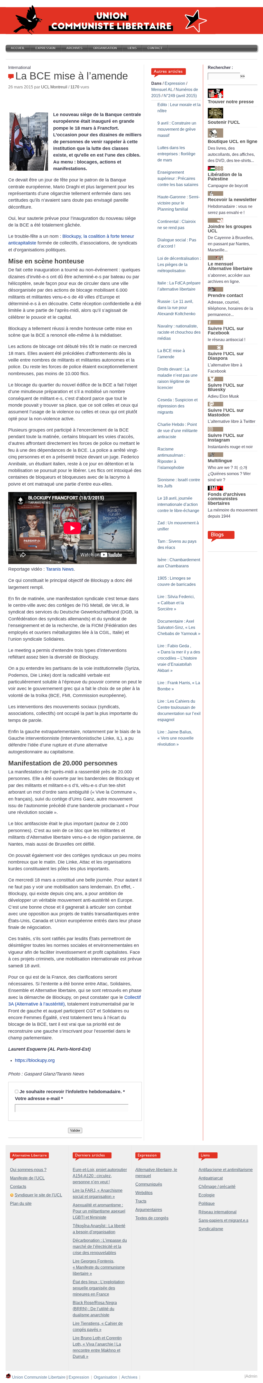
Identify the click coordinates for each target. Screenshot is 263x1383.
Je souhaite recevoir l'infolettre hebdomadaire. (72, 1091)
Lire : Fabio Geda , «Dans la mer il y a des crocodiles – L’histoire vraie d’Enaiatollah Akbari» (178, 658)
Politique (207, 1203)
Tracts (140, 1201)
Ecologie (207, 1195)
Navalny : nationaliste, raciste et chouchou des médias (179, 332)
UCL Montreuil (54, 87)
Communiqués (148, 1184)
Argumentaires (148, 1209)
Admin (251, 1376)
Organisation (105, 48)
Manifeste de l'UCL (27, 1178)
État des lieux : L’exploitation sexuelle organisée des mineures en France (99, 1288)
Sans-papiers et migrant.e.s (223, 1220)
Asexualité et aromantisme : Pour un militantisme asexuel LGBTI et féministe (99, 1211)
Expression (45, 48)
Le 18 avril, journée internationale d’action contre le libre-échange (178, 504)
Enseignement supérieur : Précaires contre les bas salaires (177, 178)
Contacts (18, 1186)
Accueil (18, 48)
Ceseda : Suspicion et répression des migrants (177, 406)
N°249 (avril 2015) (180, 96)
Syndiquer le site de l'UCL (38, 1195)
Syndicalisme (211, 1229)
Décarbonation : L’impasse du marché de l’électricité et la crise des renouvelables (100, 1246)
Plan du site (21, 1203)
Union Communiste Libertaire (38, 1377)
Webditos (144, 1193)
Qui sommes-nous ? (28, 1169)
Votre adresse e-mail (39, 1098)
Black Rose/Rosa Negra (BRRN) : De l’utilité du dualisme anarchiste (95, 1308)
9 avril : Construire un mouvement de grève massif (176, 129)
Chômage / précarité (217, 1186)
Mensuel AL (162, 89)
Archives (74, 48)
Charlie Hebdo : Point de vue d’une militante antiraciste (177, 430)
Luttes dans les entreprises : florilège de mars (176, 154)
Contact (154, 48)
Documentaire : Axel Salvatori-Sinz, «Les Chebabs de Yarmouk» (178, 627)
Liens (132, 48)
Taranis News (60, 569)
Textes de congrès (151, 1218)
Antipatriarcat (211, 1178)
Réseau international (218, 1212)
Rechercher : (220, 67)
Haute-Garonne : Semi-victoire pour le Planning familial (178, 203)
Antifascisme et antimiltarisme (226, 1169)
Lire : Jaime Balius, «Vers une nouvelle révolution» (175, 738)
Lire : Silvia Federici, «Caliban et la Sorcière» (176, 603)
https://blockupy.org (35, 1060)
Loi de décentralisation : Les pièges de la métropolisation (179, 264)
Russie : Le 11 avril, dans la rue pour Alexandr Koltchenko (176, 307)
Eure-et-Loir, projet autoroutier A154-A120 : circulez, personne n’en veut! (100, 1175)
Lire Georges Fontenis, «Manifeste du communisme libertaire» (99, 1267)
